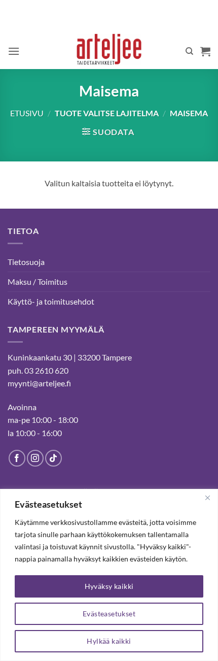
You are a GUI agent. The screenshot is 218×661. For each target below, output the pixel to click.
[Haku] (189, 51)
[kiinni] (207, 497)
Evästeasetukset (109, 613)
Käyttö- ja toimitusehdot (51, 301)
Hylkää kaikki (109, 641)
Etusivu (27, 113)
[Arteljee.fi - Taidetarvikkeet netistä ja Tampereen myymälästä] (109, 51)
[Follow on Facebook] (17, 458)
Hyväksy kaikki (109, 586)
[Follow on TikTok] (53, 458)
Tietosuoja (26, 262)
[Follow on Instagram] (35, 458)
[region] (109, 575)
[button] (14, 51)
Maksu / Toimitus (37, 281)
